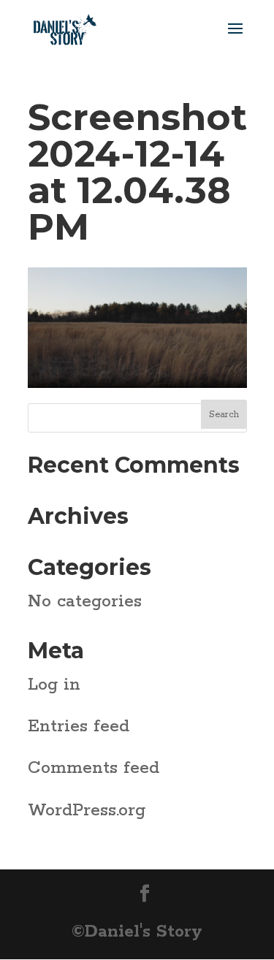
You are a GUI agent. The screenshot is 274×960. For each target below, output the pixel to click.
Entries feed (78, 726)
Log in (54, 685)
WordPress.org (86, 810)
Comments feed (93, 768)
